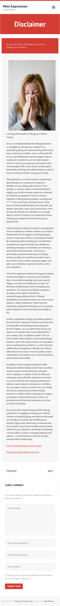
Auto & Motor (21, 47)
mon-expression (15, 44)
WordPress (49, 601)
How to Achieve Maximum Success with (23, 445)
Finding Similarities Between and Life (22, 452)
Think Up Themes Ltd (23, 601)
